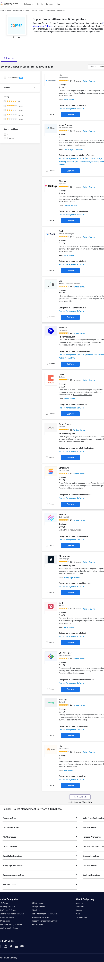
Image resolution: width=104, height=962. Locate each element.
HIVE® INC (64, 748)
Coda (61, 374)
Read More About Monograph (71, 573)
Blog (58, 4)
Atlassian (64, 77)
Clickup (62, 181)
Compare (49, 4)
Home (2, 10)
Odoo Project (65, 424)
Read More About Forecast (79, 345)
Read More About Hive (68, 766)
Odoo (63, 426)
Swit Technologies (67, 233)
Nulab (63, 702)
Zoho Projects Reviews (73, 149)
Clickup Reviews (70, 206)
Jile (60, 281)
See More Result (80, 797)
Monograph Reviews (72, 578)
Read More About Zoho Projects (72, 145)
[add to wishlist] (54, 75)
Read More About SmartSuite (71, 488)
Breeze (62, 514)
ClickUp (63, 184)
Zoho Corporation (67, 127)
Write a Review (89, 81)
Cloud (9, 135)
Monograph (64, 556)
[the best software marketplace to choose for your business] (9, 5)
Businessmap (65, 653)
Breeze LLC (65, 517)
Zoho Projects (65, 125)
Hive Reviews (69, 771)
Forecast (63, 327)
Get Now (70, 115)
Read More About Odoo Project (71, 441)
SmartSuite (64, 468)
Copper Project (37, 10)
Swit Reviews (69, 255)
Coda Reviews (69, 399)
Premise (10, 138)
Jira (61, 75)
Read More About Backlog (76, 720)
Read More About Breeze (70, 530)
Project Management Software (18, 10)
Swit (61, 231)
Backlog (63, 699)
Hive (61, 746)
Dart (61, 603)
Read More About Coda (82, 395)
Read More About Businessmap (71, 673)
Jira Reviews (69, 100)
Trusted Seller (14, 78)
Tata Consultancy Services (70, 283)
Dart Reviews (69, 627)
